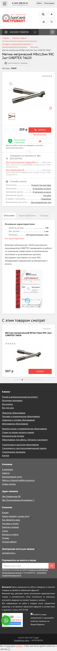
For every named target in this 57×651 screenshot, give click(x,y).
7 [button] (29, 379)
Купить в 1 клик (39, 134)
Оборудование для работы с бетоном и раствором (25, 439)
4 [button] (22, 379)
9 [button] (34, 379)
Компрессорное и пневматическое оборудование (24, 428)
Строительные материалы (13, 452)
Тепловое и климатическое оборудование (21, 416)
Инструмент (7, 404)
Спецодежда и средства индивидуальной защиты (24, 448)
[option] (28, 95)
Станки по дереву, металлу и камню (18, 432)
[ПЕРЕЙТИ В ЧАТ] (6, 620)
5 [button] (25, 379)
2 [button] (17, 379)
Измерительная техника (13, 436)
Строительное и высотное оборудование (20, 444)
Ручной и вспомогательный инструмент (20, 397)
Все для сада (8, 407)
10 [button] (37, 379)
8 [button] (32, 379)
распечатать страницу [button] (18, 63)
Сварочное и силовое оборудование (18, 420)
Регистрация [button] (49, 3)
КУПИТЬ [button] (42, 130)
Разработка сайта (21, 640)
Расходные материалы (12, 400)
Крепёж (5, 455)
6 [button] (27, 379)
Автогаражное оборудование (15, 423)
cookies (19, 646)
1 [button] (15, 379)
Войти (39, 3)
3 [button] (20, 379)
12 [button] (42, 379)
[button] (39, 140)
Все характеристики (14, 238)
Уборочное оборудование (13, 413)
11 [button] (39, 379)
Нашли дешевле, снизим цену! (20, 141)
